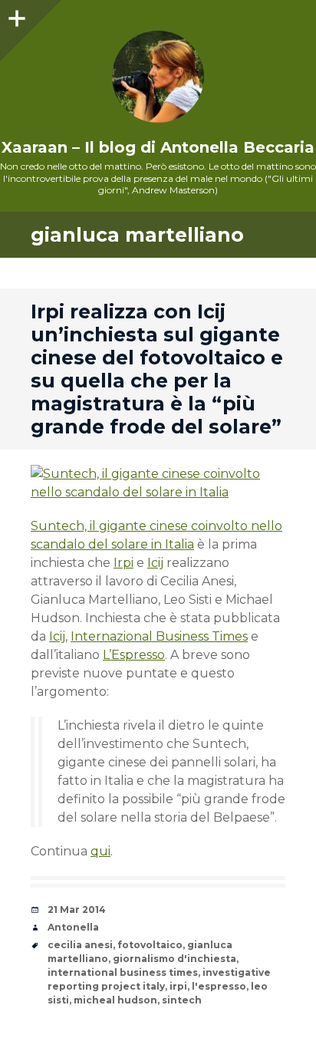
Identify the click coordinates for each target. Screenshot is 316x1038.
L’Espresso (134, 655)
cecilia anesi (80, 945)
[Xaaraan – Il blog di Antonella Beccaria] (158, 77)
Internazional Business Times (159, 636)
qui (100, 851)
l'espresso (219, 986)
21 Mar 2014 (77, 909)
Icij (155, 562)
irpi (178, 986)
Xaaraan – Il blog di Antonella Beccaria (158, 147)
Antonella (73, 927)
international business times (123, 972)
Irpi (123, 562)
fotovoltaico (150, 945)
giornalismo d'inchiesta (174, 958)
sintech (182, 1000)
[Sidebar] (15, 15)
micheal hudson (115, 1000)
